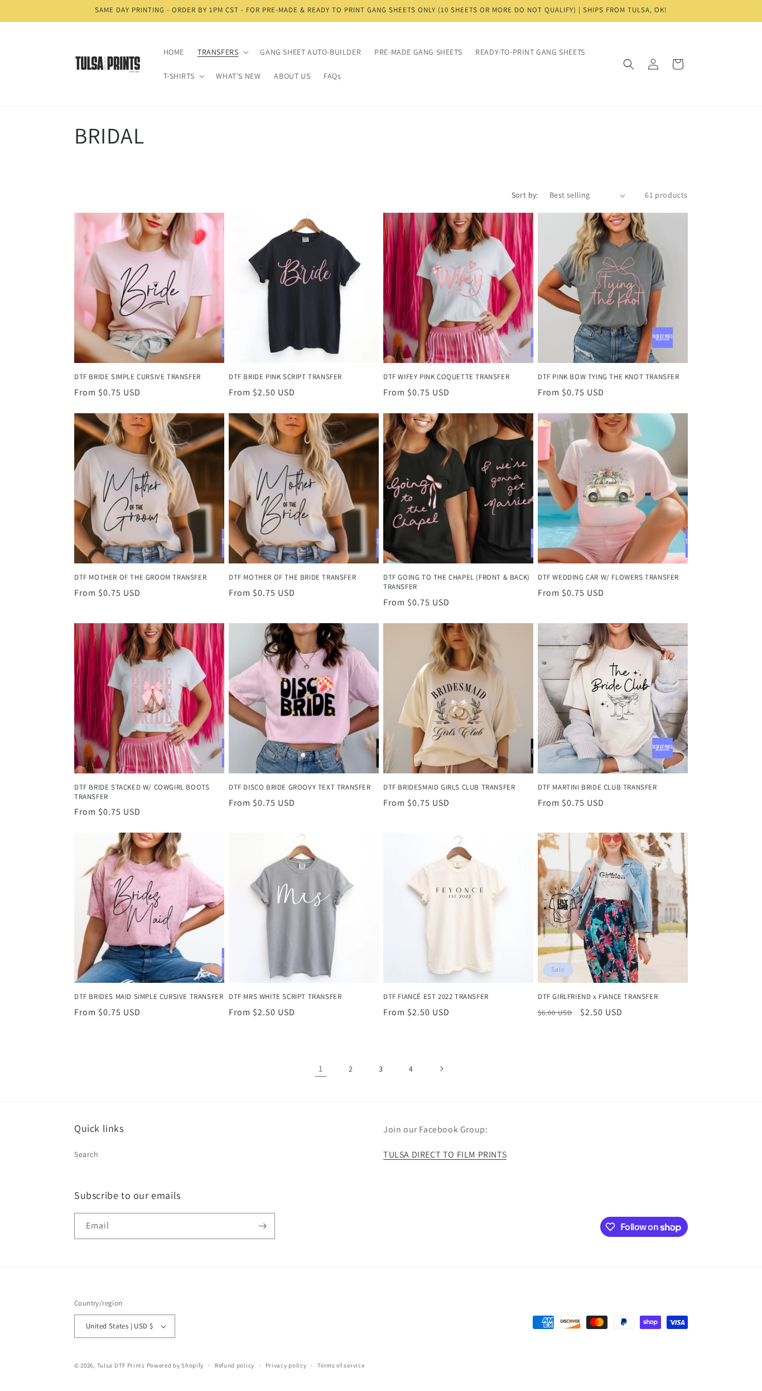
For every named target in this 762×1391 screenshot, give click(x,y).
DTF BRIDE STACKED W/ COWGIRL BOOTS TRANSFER (141, 792)
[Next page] (441, 1069)
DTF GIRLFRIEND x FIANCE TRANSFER (598, 996)
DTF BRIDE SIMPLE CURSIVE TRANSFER (137, 376)
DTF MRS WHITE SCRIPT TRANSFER (285, 996)
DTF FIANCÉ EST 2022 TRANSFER (436, 996)
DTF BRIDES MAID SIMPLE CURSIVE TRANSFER (148, 996)
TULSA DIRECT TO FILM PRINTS (445, 1154)
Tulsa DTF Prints (121, 1365)
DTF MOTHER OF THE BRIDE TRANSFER (292, 577)
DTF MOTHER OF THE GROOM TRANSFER (140, 577)
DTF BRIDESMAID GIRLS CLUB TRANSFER (449, 787)
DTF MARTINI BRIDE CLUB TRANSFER (597, 787)
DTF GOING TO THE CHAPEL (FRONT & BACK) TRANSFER (456, 582)
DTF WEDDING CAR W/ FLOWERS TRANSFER (608, 577)
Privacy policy (286, 1365)
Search (86, 1154)
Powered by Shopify (175, 1365)
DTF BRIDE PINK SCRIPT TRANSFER (285, 376)
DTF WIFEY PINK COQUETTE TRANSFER (446, 376)
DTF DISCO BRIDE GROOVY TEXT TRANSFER (300, 787)
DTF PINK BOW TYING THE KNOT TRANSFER (608, 376)
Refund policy (234, 1365)
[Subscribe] (262, 1226)
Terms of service (340, 1365)
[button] (222, 52)
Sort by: (525, 195)
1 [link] (321, 1068)
